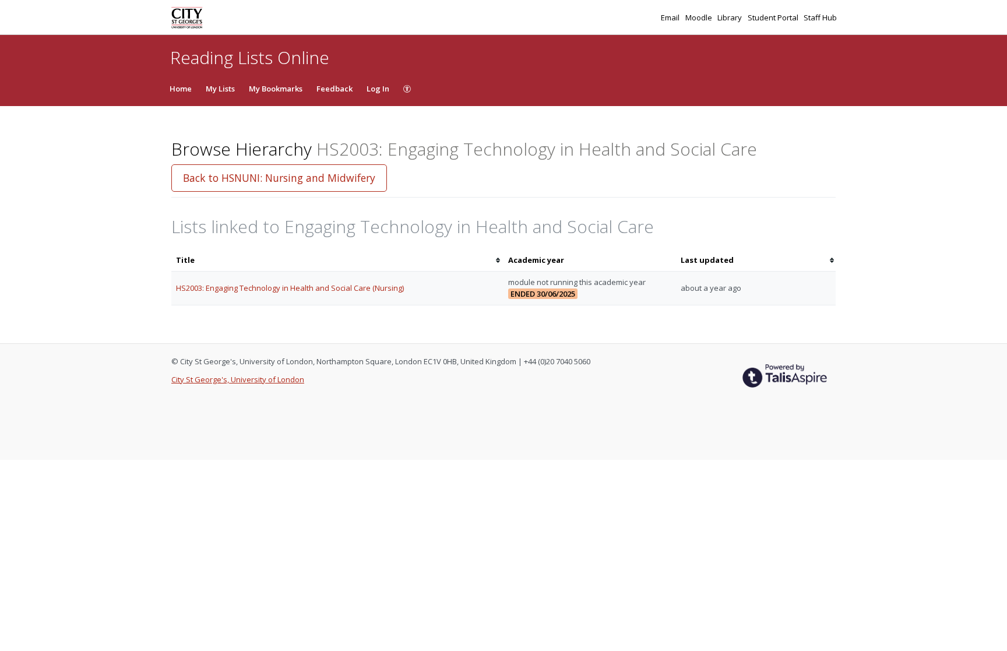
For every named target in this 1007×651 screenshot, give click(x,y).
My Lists (220, 88)
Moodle (699, 17)
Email (671, 17)
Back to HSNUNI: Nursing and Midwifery (279, 178)
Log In (378, 88)
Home (181, 88)
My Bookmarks (275, 88)
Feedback (334, 88)
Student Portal (774, 17)
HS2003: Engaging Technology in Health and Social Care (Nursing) (290, 288)
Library (730, 17)
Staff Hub (820, 17)
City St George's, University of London (237, 379)
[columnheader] (337, 260)
